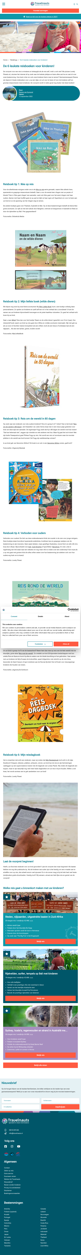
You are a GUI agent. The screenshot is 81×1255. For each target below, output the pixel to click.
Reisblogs (13, 60)
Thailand (43, 1237)
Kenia (42, 1240)
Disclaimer (8, 1190)
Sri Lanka (7, 1237)
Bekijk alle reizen (40, 1065)
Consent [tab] (14, 616)
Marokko (7, 1243)
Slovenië (43, 1217)
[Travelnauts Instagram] (13, 1146)
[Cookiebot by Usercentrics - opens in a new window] (69, 609)
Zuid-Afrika (44, 1246)
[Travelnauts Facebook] (7, 1146)
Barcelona (55, 547)
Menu (4, 6)
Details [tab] (40, 616)
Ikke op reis (40, 189)
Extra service (8, 1173)
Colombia (7, 1223)
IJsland (43, 1212)
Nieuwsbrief (8, 1182)
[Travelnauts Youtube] (20, 1146)
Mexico (6, 1226)
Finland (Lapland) (10, 1212)
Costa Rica (44, 1223)
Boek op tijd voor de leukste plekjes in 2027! (41, 17)
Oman (6, 1231)
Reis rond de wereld (26, 653)
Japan (6, 1234)
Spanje (6, 1220)
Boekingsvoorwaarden (12, 1193)
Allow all (66, 644)
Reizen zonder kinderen (12, 1185)
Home (5, 60)
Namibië (43, 1243)
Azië (29, 547)
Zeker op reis (8, 1171)
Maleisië (43, 1234)
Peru (5, 1229)
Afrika (14, 320)
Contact (7, 1168)
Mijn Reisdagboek (52, 760)
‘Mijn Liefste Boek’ (45, 307)
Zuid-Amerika (37, 547)
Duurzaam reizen (10, 1176)
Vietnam (7, 1240)
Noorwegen (44, 1214)
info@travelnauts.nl (16, 1133)
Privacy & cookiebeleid (12, 1188)
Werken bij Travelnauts (12, 1179)
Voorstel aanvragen (40, 11)
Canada (43, 1209)
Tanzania (7, 1246)
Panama (43, 1226)
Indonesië (43, 1231)
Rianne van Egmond (26, 92)
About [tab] (67, 616)
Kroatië (6, 1214)
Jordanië (43, 1229)
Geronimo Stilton (53, 443)
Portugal (7, 1217)
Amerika (7, 1209)
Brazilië (43, 1220)
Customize (39, 644)
